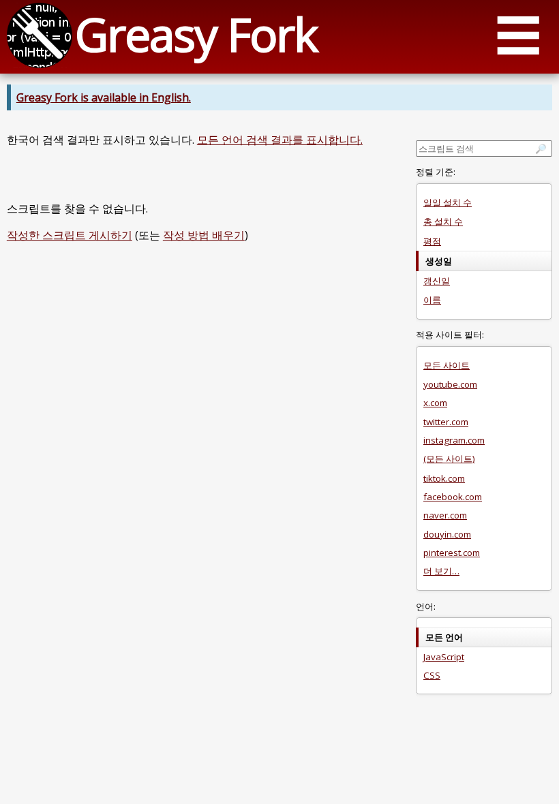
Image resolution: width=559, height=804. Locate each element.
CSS (431, 675)
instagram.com (454, 440)
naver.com (445, 515)
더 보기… (441, 571)
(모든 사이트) (449, 458)
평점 (432, 241)
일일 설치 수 (447, 202)
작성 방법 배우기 (204, 235)
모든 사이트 (446, 365)
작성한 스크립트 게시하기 (69, 235)
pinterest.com (451, 552)
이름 (432, 300)
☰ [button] (518, 34)
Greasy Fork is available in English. (103, 97)
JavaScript (443, 657)
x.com (435, 403)
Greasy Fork (196, 33)
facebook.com (452, 497)
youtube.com (450, 384)
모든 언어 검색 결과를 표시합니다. (280, 139)
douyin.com (447, 534)
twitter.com (445, 422)
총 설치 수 (443, 221)
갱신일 (436, 281)
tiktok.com (444, 478)
